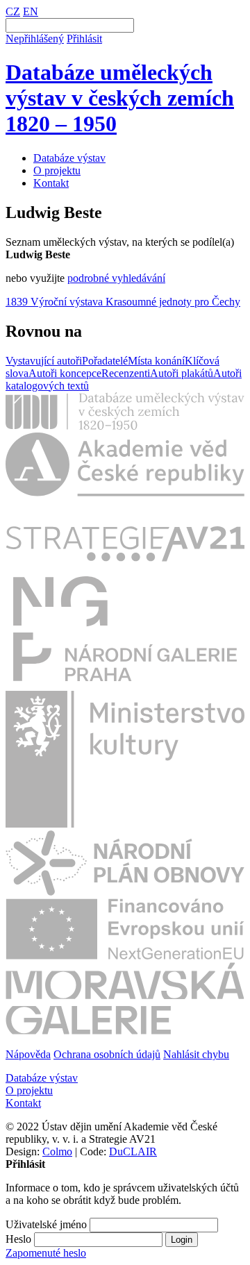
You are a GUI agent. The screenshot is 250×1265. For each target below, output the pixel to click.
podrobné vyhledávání (116, 278)
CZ (13, 11)
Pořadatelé (105, 361)
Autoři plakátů (181, 373)
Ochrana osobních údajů (106, 1054)
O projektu (57, 170)
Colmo (57, 1151)
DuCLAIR (133, 1151)
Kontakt (51, 183)
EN (30, 11)
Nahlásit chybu (196, 1054)
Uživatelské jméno (46, 1224)
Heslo (18, 1239)
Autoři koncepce (64, 373)
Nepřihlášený (35, 38)
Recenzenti (125, 373)
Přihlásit (84, 38)
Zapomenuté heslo (46, 1253)
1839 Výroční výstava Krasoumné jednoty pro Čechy (123, 302)
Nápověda (28, 1054)
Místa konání (156, 361)
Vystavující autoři (44, 361)
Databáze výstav (69, 158)
